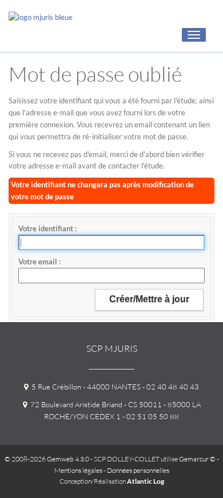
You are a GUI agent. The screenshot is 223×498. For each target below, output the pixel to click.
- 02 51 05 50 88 (150, 416)
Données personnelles (138, 470)
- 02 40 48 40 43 (170, 386)
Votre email (38, 261)
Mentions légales (78, 470)
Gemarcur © (197, 459)
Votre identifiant (46, 228)
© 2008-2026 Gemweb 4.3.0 (47, 459)
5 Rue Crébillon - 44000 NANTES (84, 386)
